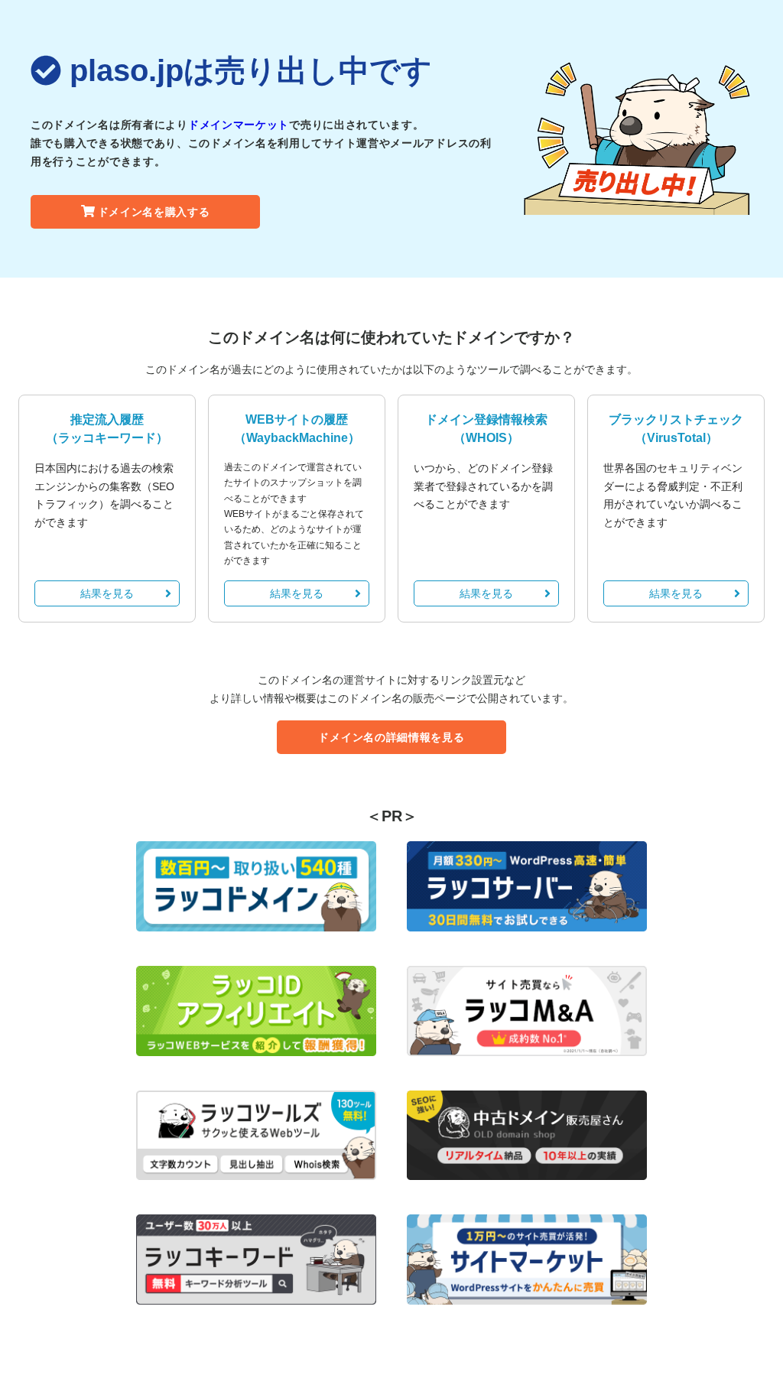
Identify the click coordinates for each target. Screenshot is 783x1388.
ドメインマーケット (238, 125)
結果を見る (107, 593)
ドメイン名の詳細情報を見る (391, 737)
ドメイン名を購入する (154, 212)
